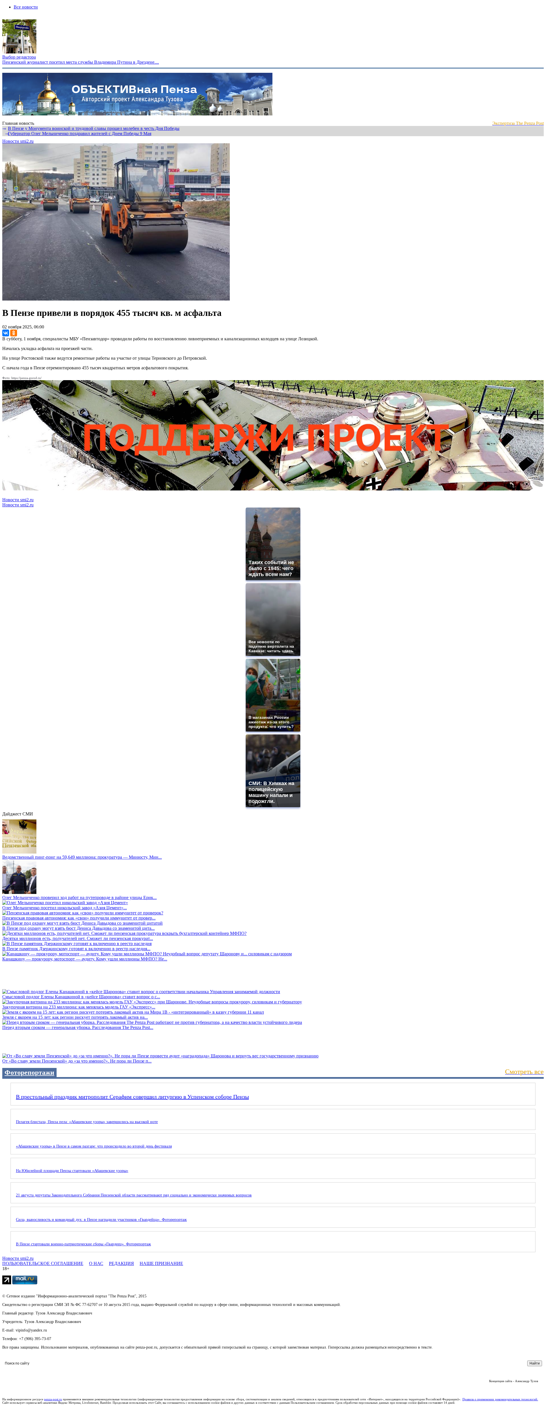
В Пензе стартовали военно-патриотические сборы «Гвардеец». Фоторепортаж (83, 1244)
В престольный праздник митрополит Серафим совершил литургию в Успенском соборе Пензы (132, 1097)
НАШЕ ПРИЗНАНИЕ (161, 1263)
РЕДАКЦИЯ (121, 1263)
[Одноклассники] (13, 333)
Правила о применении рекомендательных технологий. (500, 1399)
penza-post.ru (53, 1399)
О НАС (96, 1263)
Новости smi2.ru (18, 141)
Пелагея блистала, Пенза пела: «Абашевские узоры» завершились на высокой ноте (87, 1122)
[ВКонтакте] (5, 333)
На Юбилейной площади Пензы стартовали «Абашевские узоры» (72, 1171)
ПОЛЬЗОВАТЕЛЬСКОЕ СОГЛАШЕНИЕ (42, 1263)
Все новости (26, 7)
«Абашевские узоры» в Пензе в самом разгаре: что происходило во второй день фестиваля (94, 1146)
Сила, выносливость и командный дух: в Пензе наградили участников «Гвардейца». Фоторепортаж (101, 1220)
